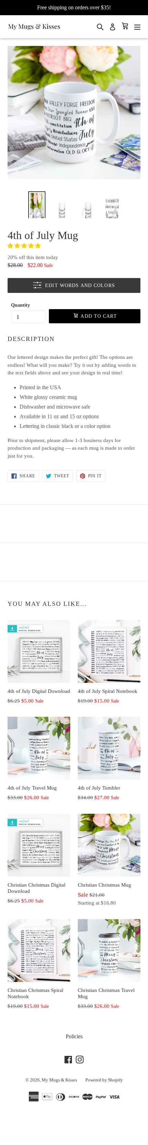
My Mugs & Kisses (59, 1079)
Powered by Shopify (104, 1079)
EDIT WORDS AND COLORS (80, 285)
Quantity (20, 305)
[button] (25, 246)
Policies (74, 1036)
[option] (36, 204)
